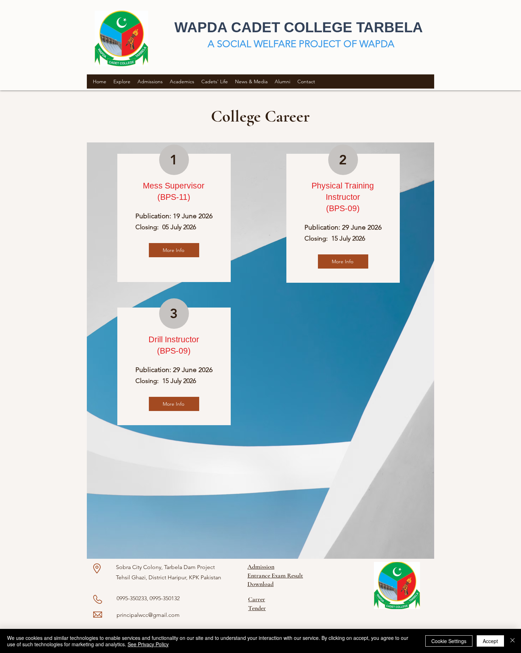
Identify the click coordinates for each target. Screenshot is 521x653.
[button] (122, 81)
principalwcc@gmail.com (148, 615)
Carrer (256, 599)
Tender (257, 608)
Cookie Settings (448, 640)
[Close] (512, 641)
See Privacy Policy (148, 644)
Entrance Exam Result (275, 575)
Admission (260, 566)
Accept (490, 640)
